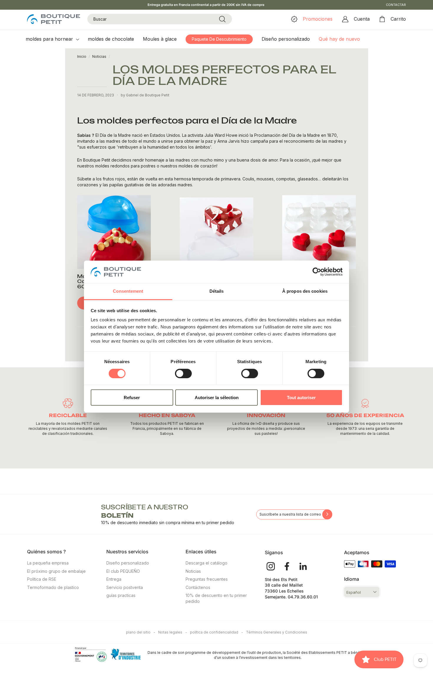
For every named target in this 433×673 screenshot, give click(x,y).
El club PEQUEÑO (123, 571)
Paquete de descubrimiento (219, 39)
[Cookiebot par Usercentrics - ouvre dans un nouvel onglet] (317, 271)
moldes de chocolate (111, 39)
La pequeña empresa (48, 562)
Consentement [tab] (128, 291)
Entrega (113, 579)
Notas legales (172, 632)
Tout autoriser (301, 397)
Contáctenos (198, 587)
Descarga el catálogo (206, 562)
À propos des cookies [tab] (305, 291)
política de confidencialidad (216, 632)
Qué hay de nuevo (339, 39)
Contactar (396, 5)
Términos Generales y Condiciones (276, 632)
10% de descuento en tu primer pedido (216, 598)
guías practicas (120, 595)
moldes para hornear (50, 39)
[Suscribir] (327, 514)
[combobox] (159, 19)
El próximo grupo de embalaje (56, 571)
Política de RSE (41, 579)
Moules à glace (160, 39)
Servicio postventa (124, 587)
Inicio (81, 56)
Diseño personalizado (286, 39)
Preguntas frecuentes (207, 579)
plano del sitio (140, 632)
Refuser (132, 397)
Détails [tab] (216, 291)
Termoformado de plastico (53, 587)
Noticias (99, 56)
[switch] (183, 373)
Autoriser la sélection (217, 397)
